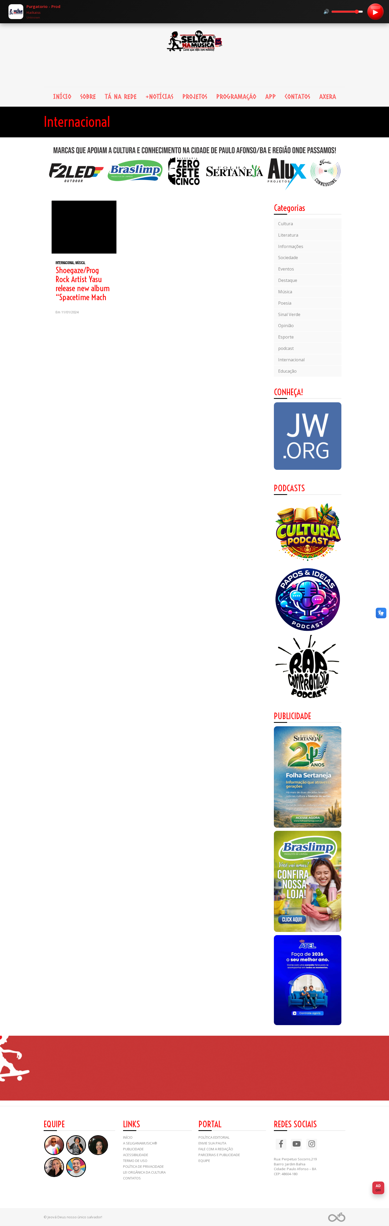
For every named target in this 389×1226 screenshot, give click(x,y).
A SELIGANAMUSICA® (140, 1143)
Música (285, 292)
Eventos (286, 269)
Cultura (285, 224)
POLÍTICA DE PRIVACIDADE (143, 1166)
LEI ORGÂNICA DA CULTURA (144, 1172)
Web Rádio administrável (336, 1217)
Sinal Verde (289, 314)
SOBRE (88, 96)
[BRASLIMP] (307, 881)
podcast (286, 348)
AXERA (327, 96)
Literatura (288, 235)
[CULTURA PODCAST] (307, 532)
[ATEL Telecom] (307, 980)
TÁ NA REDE (121, 96)
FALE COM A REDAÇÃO (215, 1149)
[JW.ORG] (307, 436)
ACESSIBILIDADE (135, 1154)
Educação (287, 371)
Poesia (284, 303)
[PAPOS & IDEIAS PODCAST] (307, 599)
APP (270, 96)
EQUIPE (204, 1160)
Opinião (286, 325)
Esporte (286, 337)
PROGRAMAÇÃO (236, 96)
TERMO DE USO (135, 1160)
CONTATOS (297, 96)
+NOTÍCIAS (159, 96)
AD (378, 1187)
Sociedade (288, 257)
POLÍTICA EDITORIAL (213, 1137)
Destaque (287, 280)
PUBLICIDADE (133, 1149)
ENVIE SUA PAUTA (212, 1143)
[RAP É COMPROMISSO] (307, 667)
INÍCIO (62, 96)
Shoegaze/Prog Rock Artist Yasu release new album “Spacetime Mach (83, 284)
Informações (290, 246)
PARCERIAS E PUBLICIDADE (219, 1154)
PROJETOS (194, 96)
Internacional (291, 360)
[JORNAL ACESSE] (307, 777)
